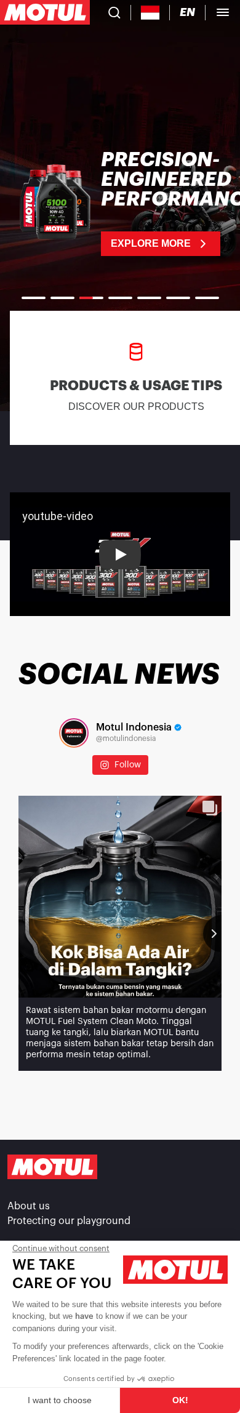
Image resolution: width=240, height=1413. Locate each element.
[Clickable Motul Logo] (45, 12)
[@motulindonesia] (74, 733)
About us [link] (28, 1206)
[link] (120, 203)
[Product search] (114, 12)
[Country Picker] (150, 13)
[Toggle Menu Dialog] (222, 12)
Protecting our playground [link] (68, 1221)
